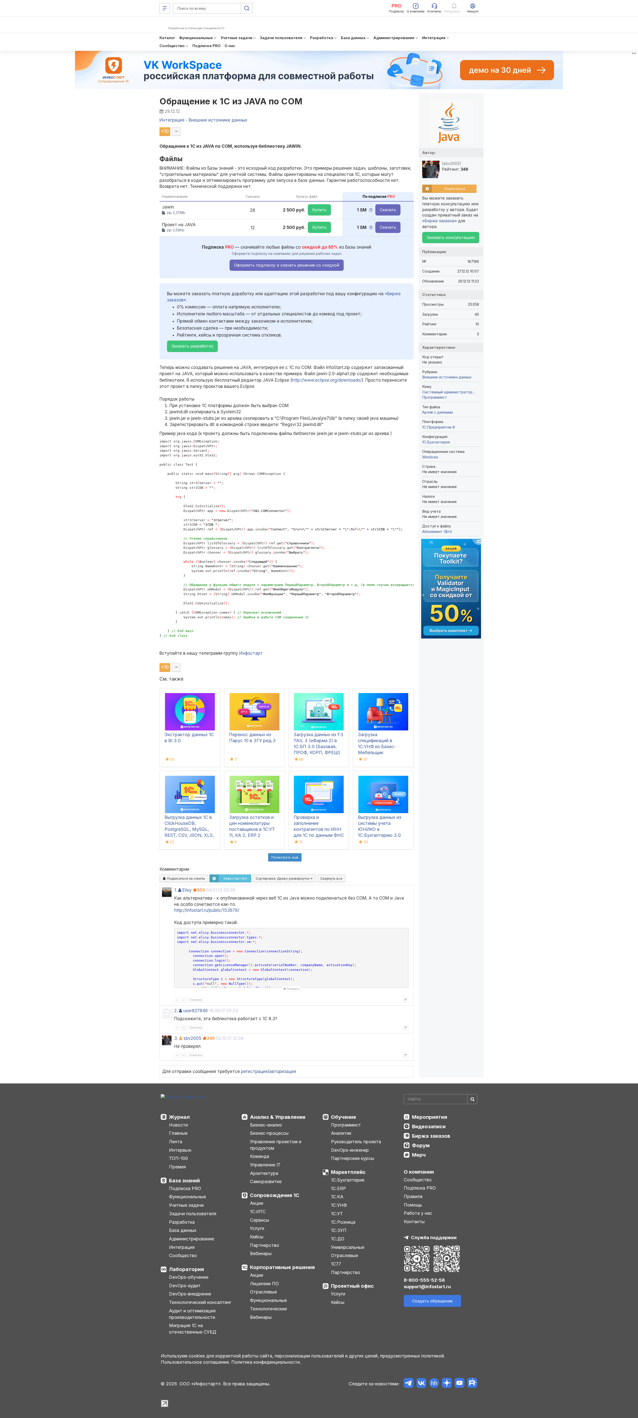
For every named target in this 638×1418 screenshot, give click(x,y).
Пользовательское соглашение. (195, 1362)
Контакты (414, 1221)
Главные (178, 1133)
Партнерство (264, 1245)
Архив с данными (437, 412)
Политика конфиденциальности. (266, 1362)
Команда (259, 1156)
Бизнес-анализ (266, 1125)
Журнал (179, 1117)
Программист (434, 397)
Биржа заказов (431, 1136)
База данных (182, 1230)
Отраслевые (263, 1291)
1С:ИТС (258, 1211)
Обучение (343, 1117)
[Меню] (165, 8)
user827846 (195, 1010)
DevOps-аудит (185, 1285)
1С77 (336, 1264)
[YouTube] (459, 1384)
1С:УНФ (339, 1205)
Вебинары (261, 1253)
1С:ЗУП (338, 1230)
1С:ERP (338, 1188)
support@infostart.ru (427, 1286)
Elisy (187, 890)
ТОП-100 (178, 1158)
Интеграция (182, 1247)
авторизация (282, 1071)
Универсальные (347, 1247)
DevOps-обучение (188, 1277)
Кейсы (256, 1236)
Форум (421, 1145)
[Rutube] (472, 1384)
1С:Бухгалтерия (347, 1180)
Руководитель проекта (356, 1141)
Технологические (268, 1308)
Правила (413, 1196)
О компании (419, 1172)
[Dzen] (447, 1384)
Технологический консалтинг (200, 1302)
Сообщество (183, 1255)
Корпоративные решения (282, 1267)
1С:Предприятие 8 (438, 427)
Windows (430, 457)
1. (175, 890)
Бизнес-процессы (269, 1133)
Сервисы (259, 1220)
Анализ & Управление (278, 1117)
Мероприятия (429, 1117)
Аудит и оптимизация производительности (192, 1314)
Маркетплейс (348, 1172)
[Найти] (472, 1099)
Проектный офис (352, 1286)
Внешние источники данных (447, 377)
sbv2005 (192, 1038)
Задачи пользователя (192, 1213)
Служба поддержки (434, 1237)
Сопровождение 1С (274, 1195)
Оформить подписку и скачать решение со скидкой (286, 265)
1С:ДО (337, 1238)
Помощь (413, 1204)
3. (176, 1038)
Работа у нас (418, 1213)
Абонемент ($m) (437, 531)
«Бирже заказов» (439, 220)
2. (176, 1010)
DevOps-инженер (350, 1150)
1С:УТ (337, 1213)
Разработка (182, 1222)
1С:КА (337, 1196)
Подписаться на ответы (185, 878)
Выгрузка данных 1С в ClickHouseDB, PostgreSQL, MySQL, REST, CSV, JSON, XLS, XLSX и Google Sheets (189, 829)
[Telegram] (408, 1384)
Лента (175, 1141)
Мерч (419, 1155)
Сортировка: (283, 878)
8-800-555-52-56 (424, 1280)
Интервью (180, 1150)
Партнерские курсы (352, 1158)
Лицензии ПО (264, 1283)
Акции (256, 1203)
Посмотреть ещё (284, 857)
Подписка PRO (185, 1188)
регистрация (254, 1071)
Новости (178, 1125)
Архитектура (264, 1173)
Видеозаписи (429, 1127)
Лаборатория (186, 1269)
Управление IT (265, 1164)
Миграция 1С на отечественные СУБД (192, 1329)
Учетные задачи (186, 1205)
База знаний (184, 1181)
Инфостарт (251, 653)
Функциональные (187, 1196)
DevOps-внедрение (190, 1293)
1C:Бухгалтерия (436, 442)
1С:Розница (343, 1222)
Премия (177, 1166)
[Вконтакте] (421, 1384)
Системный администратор (448, 392)
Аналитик (341, 1133)
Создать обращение (432, 1300)
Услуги (257, 1228)
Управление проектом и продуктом (275, 1145)
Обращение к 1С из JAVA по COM (231, 101)
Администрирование (191, 1238)
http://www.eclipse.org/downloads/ (327, 380)
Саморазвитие (266, 1181)
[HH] (434, 1384)
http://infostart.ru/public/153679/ (206, 910)
